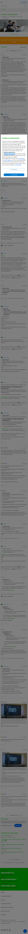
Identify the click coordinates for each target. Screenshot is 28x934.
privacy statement (8, 160)
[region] (14, 156)
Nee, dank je (14, 169)
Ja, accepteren (14, 174)
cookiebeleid (21, 158)
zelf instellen (18, 164)
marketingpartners (9, 153)
